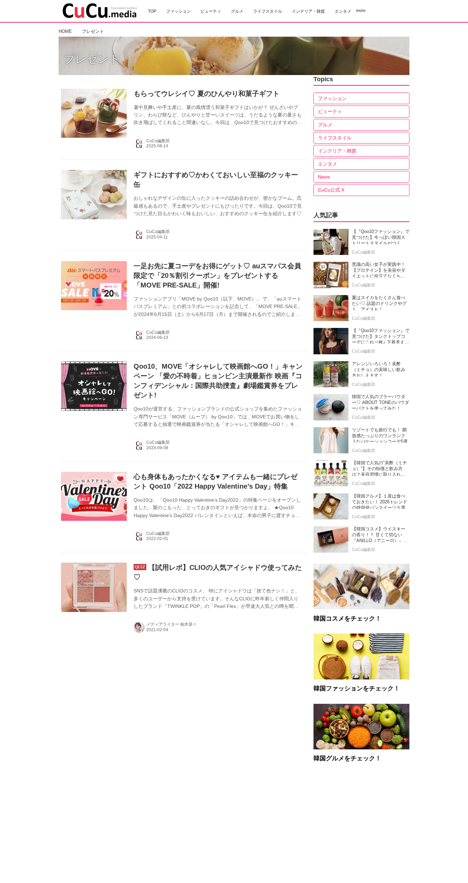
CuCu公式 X (331, 190)
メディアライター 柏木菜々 (171, 624)
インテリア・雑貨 (337, 151)
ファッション (332, 98)
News (324, 177)
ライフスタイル (335, 137)
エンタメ (327, 164)
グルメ (325, 124)
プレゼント (92, 59)
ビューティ (330, 111)
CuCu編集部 (158, 140)
